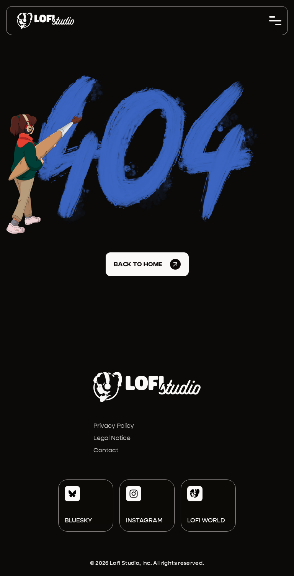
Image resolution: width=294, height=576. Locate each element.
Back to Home (138, 264)
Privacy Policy (113, 426)
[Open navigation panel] (275, 20)
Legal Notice (112, 438)
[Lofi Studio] (45, 21)
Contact (105, 450)
